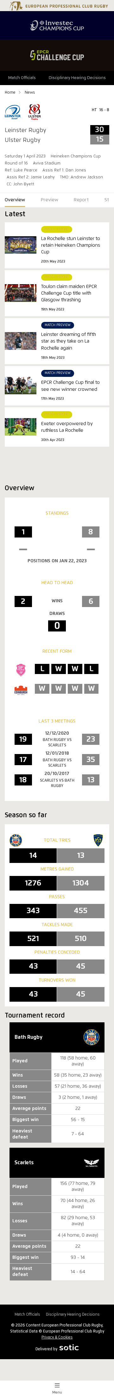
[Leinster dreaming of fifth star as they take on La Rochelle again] (20, 341)
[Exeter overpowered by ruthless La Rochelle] (20, 427)
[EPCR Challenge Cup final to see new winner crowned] (20, 385)
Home (10, 92)
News (30, 92)
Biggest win (25, 1257)
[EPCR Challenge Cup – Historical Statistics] (57, 55)
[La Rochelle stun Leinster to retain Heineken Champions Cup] (20, 245)
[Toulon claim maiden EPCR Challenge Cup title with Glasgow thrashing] (20, 293)
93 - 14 (78, 1257)
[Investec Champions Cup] (57, 25)
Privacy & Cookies (57, 1337)
